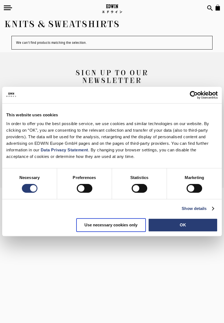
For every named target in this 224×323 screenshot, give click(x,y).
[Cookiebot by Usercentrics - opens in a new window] (194, 95)
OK (183, 225)
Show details (194, 208)
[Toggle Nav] (8, 8)
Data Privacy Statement (64, 150)
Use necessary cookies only (110, 225)
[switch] (84, 188)
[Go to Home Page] (112, 8)
